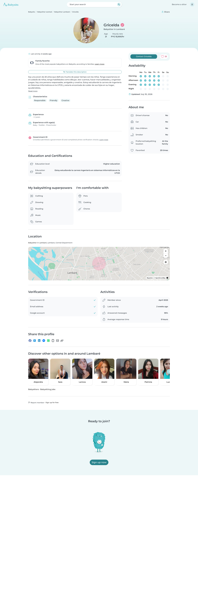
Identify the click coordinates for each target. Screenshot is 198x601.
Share (167, 12)
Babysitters (33, 389)
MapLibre (150, 278)
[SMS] (53, 340)
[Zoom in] (165, 251)
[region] (99, 264)
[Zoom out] (165, 255)
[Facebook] (30, 340)
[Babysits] (11, 4)
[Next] (169, 371)
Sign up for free (52, 402)
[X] (34, 340)
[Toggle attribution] (167, 278)
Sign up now (99, 462)
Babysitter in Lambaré (114, 29)
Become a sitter (179, 4)
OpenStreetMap (160, 278)
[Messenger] (44, 340)
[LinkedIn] (39, 340)
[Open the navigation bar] (192, 4)
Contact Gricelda (144, 56)
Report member (37, 403)
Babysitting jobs (47, 389)
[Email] (57, 340)
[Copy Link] (61, 340)
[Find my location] (165, 262)
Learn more (99, 64)
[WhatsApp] (48, 340)
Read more (32, 91)
